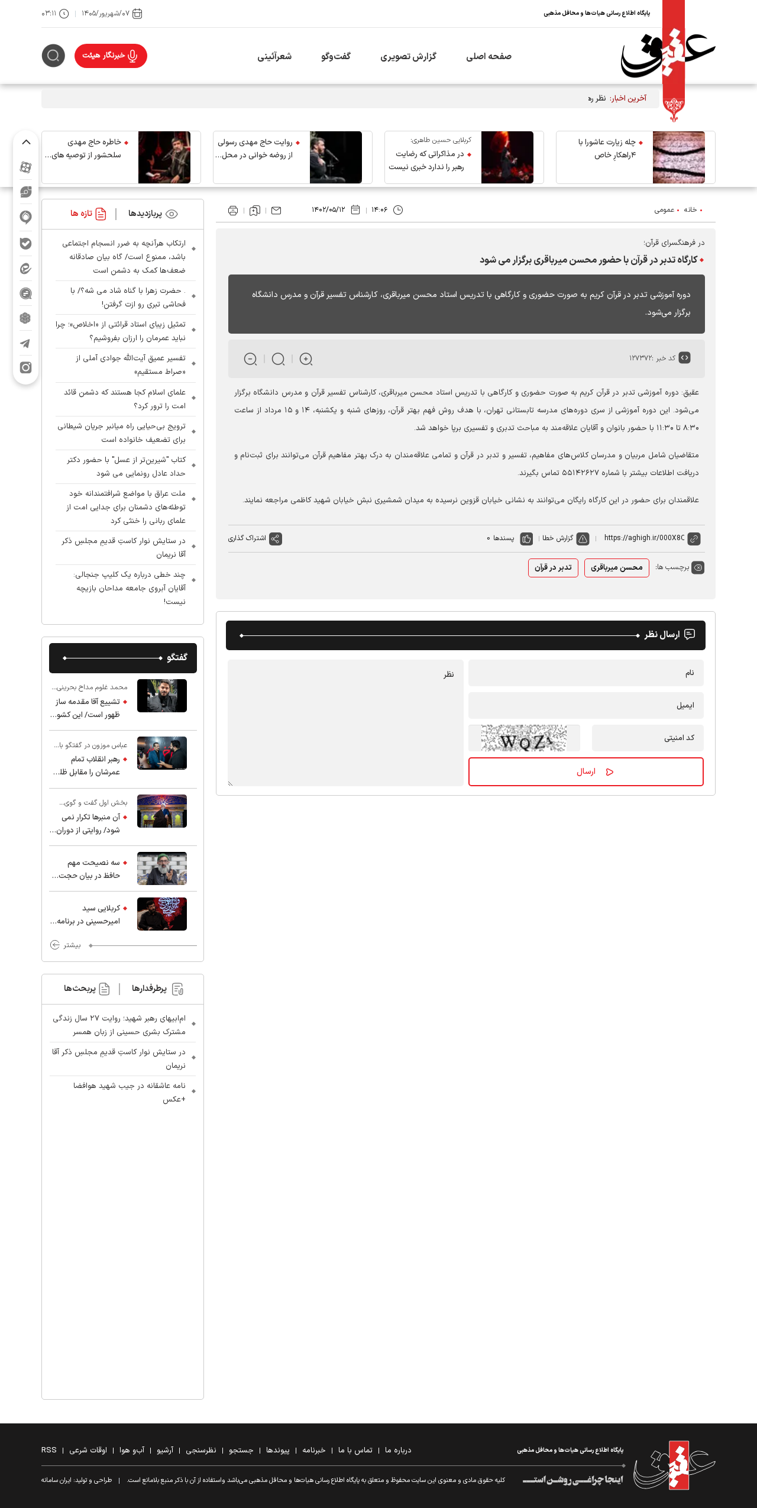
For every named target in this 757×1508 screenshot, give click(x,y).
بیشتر (71, 945)
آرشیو (165, 1451)
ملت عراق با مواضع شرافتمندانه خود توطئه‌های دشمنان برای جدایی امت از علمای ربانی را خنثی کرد (126, 507)
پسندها (503, 538)
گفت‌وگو (336, 57)
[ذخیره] (255, 211)
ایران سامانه (56, 1480)
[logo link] (668, 56)
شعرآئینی (274, 57)
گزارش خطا (557, 538)
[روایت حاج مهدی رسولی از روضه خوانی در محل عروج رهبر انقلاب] (336, 157)
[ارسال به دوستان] (276, 211)
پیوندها (278, 1451)
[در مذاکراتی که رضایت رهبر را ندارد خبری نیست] (507, 157)
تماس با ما (355, 1451)
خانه (690, 210)
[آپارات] (26, 167)
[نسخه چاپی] (233, 211)
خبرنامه (314, 1451)
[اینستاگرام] (26, 367)
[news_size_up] (306, 359)
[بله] (26, 243)
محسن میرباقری (617, 568)
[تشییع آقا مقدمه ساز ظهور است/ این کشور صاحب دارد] (162, 701)
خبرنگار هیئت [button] (103, 56)
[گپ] (26, 293)
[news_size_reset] (278, 359)
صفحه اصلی (489, 57)
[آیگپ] (26, 217)
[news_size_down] (250, 359)
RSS (49, 1451)
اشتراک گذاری (247, 538)
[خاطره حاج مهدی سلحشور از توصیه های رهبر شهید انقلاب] (164, 157)
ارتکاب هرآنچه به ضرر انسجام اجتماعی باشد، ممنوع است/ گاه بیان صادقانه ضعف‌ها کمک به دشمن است (124, 257)
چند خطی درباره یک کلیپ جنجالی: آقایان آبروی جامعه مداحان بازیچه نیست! (129, 588)
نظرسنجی (201, 1451)
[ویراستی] (26, 192)
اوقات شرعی (88, 1451)
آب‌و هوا (131, 1451)
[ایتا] (26, 268)
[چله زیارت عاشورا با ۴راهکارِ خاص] (679, 157)
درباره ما (398, 1451)
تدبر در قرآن (553, 568)
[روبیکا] (26, 318)
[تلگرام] (26, 343)
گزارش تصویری (408, 57)
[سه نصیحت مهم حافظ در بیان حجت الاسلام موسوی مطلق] (162, 868)
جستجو (241, 1451)
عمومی (664, 210)
